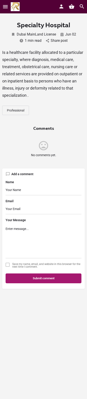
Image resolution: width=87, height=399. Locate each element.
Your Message (16, 220)
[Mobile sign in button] (61, 6)
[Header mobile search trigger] (82, 6)
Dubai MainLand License (36, 34)
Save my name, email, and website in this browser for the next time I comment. (46, 265)
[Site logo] (16, 6)
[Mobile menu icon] (5, 6)
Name (10, 182)
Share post (59, 40)
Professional (15, 110)
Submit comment (43, 278)
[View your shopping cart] (72, 6)
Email (10, 201)
